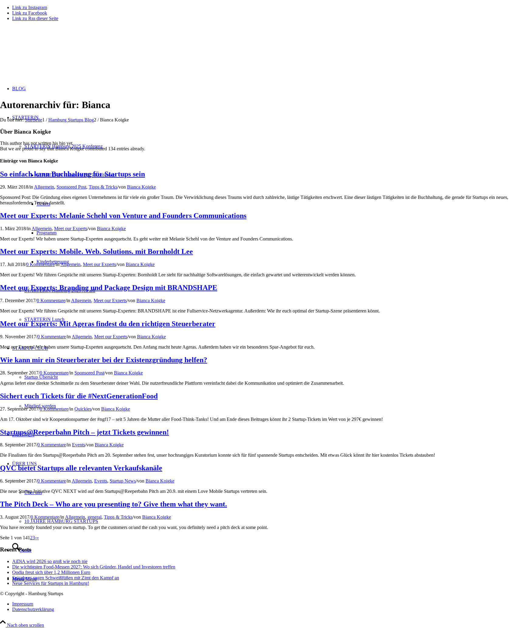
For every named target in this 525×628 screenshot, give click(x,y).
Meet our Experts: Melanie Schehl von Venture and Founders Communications (123, 216)
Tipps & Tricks (103, 186)
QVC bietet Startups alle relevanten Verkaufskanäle (81, 468)
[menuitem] (268, 604)
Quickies (82, 408)
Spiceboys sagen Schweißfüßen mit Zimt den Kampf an (65, 577)
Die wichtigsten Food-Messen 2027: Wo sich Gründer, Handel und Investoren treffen (93, 566)
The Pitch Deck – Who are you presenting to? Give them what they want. (113, 504)
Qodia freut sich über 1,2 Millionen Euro (51, 572)
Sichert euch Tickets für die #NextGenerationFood (79, 396)
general (94, 517)
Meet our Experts (70, 228)
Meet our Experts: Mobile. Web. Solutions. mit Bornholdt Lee (96, 251)
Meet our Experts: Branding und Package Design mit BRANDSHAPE (108, 288)
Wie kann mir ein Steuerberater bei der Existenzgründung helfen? (103, 360)
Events (78, 444)
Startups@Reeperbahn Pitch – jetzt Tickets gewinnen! (84, 432)
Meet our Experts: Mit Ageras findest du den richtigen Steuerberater (107, 324)
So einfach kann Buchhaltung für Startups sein (72, 174)
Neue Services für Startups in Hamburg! (50, 583)
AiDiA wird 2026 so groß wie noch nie (50, 561)
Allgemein (44, 186)
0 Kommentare (40, 264)
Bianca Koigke (141, 186)
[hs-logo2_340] (45, 54)
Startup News (123, 480)
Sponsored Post (71, 186)
